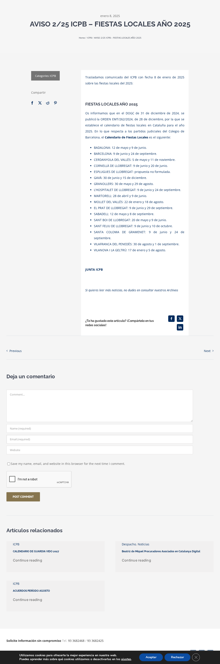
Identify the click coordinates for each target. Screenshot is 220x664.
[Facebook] (32, 103)
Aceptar (151, 657)
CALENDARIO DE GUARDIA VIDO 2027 (36, 551)
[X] (40, 103)
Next (207, 351)
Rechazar (177, 657)
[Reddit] (48, 103)
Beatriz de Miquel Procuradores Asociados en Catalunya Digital (161, 551)
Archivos (172, 290)
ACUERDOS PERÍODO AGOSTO (31, 590)
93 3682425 (95, 641)
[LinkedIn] (180, 327)
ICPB (53, 76)
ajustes (126, 659)
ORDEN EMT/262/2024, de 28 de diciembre (132, 119)
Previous (15, 351)
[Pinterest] (55, 103)
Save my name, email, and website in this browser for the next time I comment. (68, 464)
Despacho (129, 544)
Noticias (143, 544)
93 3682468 (76, 641)
